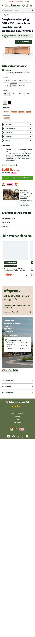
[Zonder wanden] (6, 112)
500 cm (21, 80)
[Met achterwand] (13, 112)
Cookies (17, 416)
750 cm (6, 85)
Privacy (17, 419)
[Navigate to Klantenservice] (23, 5)
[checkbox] (4, 150)
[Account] (27, 5)
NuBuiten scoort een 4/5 (17, 402)
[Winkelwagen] (31, 5)
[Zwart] (10, 103)
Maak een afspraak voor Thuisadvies (25, 205)
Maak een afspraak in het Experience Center (26, 201)
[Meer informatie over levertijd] (16, 165)
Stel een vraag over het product (25, 197)
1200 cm (21, 85)
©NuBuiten (17, 422)
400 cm (14, 80)
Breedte (5, 77)
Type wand (6, 107)
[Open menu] (2, 5)
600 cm (28, 80)
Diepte (5, 90)
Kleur (4, 99)
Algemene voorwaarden (17, 413)
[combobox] (17, 10)
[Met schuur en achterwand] (6, 118)
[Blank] (5, 103)
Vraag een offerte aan (25, 193)
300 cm (6, 80)
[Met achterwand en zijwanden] (28, 112)
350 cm (21, 94)
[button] (30, 124)
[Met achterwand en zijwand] (21, 112)
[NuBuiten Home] (12, 5)
